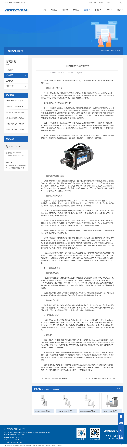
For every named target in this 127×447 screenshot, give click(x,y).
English (101, 2)
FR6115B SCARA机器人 (87, 411)
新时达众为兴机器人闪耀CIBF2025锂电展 (19, 118)
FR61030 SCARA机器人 (110, 411)
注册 (95, 2)
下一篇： (101, 378)
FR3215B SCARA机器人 (42, 411)
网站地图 (59, 445)
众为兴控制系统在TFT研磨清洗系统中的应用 (20, 129)
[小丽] (121, 416)
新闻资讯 (112, 51)
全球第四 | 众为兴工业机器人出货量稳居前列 (20, 124)
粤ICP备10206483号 (38, 445)
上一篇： (53, 378)
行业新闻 (117, 51)
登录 (90, 2)
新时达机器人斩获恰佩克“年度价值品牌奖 (19, 112)
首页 (44, 10)
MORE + (119, 389)
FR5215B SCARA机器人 (65, 411)
